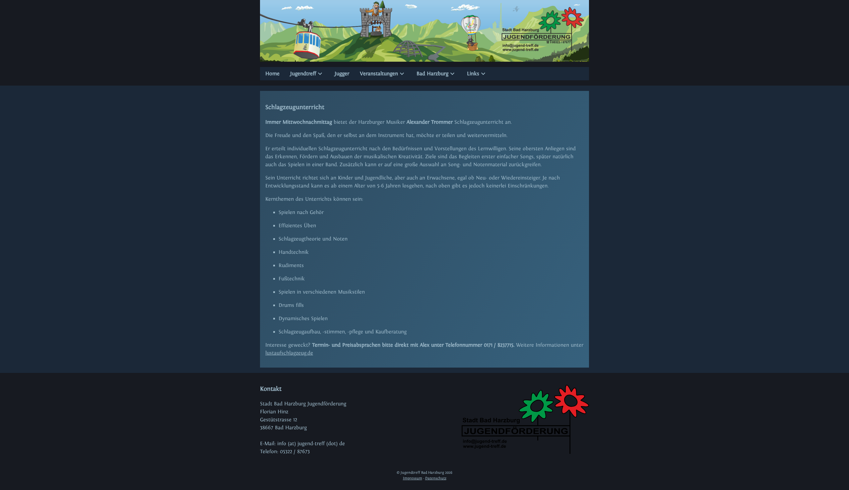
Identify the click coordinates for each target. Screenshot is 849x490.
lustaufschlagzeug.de (289, 353)
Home (272, 73)
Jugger (342, 73)
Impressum (412, 478)
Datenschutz (435, 478)
